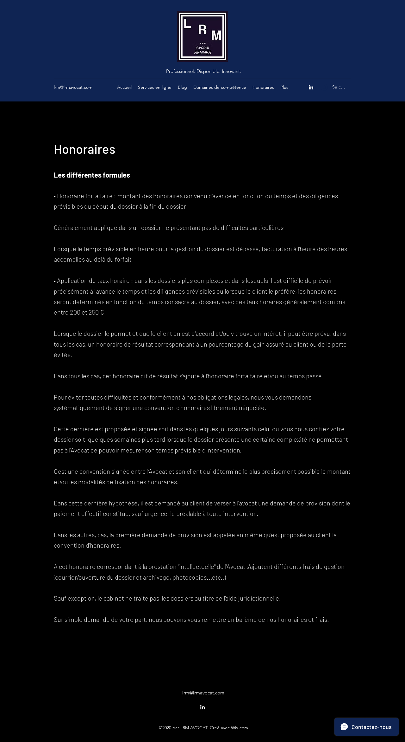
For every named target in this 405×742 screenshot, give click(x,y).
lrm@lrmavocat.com (73, 87)
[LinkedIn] (311, 87)
